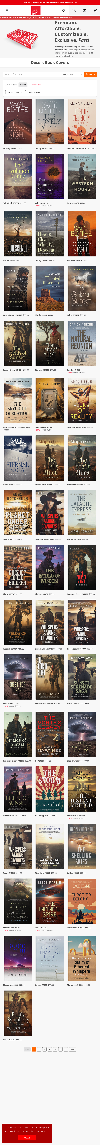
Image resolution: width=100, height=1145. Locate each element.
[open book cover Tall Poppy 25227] (50, 789)
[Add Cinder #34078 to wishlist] (60, 583)
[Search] (74, 10)
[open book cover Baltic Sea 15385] (82, 677)
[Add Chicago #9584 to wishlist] (60, 249)
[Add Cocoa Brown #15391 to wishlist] (60, 528)
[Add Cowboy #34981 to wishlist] (28, 137)
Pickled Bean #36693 (44, 484)
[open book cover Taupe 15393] (18, 847)
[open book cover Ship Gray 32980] (82, 735)
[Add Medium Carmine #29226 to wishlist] (92, 137)
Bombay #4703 (73, 370)
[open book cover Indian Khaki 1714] (18, 902)
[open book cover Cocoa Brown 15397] (82, 623)
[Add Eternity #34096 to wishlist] (60, 361)
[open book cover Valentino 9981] (50, 177)
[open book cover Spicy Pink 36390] (18, 177)
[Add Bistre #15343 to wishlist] (28, 583)
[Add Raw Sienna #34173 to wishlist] (92, 919)
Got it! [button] (27, 1138)
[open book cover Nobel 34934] (18, 458)
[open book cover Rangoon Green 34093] (18, 735)
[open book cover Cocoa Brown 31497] (18, 289)
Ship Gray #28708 (11, 703)
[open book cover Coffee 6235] (82, 847)
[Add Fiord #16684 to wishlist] (60, 304)
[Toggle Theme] (63, 10)
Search (92, 74)
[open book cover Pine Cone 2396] (50, 847)
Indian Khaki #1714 (11, 927)
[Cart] (95, 10)
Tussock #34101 (10, 649)
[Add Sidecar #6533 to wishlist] (28, 528)
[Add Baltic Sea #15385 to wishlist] (92, 695)
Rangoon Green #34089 (77, 594)
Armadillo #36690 (75, 484)
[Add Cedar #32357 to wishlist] (60, 919)
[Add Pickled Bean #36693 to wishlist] (60, 473)
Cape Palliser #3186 (43, 427)
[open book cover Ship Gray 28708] (18, 677)
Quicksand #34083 (11, 815)
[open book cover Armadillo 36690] (82, 458)
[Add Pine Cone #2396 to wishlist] (60, 862)
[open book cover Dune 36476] (82, 177)
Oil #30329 (39, 761)
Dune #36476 (73, 203)
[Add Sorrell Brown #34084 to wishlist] (28, 361)
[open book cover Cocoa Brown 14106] (82, 401)
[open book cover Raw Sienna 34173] (82, 902)
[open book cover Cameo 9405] (18, 234)
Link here (69, 56)
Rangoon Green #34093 (13, 761)
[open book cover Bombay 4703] (82, 344)
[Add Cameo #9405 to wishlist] (28, 249)
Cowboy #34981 (10, 148)
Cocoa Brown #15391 (44, 539)
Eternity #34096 (42, 370)
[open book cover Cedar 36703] (18, 1014)
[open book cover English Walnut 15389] (50, 623)
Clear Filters (36, 84)
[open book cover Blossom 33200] (18, 959)
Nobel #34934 (9, 484)
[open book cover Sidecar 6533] (18, 513)
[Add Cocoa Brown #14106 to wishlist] (92, 419)
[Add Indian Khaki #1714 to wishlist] (28, 919)
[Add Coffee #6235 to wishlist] (92, 862)
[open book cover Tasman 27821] (82, 513)
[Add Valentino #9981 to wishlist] (60, 195)
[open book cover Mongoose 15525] (82, 959)
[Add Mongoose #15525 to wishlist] (92, 974)
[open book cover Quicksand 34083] (18, 789)
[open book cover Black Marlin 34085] (50, 677)
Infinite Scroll (34, 92)
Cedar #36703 (9, 1039)
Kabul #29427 (73, 315)
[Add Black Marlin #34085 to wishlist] (60, 695)
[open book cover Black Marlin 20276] (82, 789)
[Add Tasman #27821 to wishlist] (92, 528)
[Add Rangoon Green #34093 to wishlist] (28, 750)
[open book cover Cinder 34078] (50, 568)
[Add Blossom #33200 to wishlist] (28, 974)
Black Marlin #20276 (76, 815)
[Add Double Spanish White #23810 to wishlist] (28, 419)
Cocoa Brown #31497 (12, 315)
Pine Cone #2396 (42, 873)
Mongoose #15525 (75, 985)
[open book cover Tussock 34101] (18, 623)
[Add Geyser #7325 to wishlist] (60, 974)
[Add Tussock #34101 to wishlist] (28, 638)
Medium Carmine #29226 (78, 148)
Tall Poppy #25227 (43, 815)
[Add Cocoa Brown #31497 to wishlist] (28, 304)
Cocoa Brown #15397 (76, 649)
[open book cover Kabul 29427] (82, 289)
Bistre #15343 (9, 594)
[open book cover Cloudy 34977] (50, 122)
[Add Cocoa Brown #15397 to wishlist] (92, 638)
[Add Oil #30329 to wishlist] (60, 750)
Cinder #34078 (41, 594)
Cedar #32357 (41, 927)
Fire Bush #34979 (74, 260)
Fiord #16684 (41, 315)
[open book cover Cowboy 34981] (18, 122)
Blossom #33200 (10, 985)
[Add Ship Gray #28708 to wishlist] (28, 695)
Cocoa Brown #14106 (76, 427)
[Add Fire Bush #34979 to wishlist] (92, 249)
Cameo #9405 (9, 260)
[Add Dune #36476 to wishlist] (92, 195)
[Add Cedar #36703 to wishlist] (28, 1028)
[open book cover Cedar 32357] (50, 902)
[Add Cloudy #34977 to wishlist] (60, 137)
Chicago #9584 (41, 260)
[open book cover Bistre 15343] (18, 568)
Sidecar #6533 (9, 539)
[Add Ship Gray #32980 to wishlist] (92, 750)
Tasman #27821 (74, 539)
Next (72, 1049)
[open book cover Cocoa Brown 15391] (50, 513)
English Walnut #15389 (45, 649)
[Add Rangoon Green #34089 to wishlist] (92, 583)
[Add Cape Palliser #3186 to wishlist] (60, 419)
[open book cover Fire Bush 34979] (82, 234)
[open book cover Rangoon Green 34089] (82, 568)
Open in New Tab (16, 92)
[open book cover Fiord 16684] (50, 289)
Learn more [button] (40, 1131)
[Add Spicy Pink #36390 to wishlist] (28, 195)
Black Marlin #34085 (44, 703)
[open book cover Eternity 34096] (50, 344)
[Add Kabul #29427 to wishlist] (92, 304)
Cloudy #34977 (41, 148)
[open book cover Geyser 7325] (50, 959)
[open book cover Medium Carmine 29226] (82, 122)
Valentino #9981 (42, 203)
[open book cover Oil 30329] (50, 735)
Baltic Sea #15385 (75, 703)
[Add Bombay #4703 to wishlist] (92, 361)
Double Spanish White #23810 (16, 427)
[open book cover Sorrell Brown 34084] (18, 344)
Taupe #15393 (9, 873)
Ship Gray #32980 (75, 761)
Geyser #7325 (41, 985)
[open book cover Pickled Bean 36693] (50, 458)
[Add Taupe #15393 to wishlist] (28, 862)
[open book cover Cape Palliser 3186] (50, 401)
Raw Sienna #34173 (75, 927)
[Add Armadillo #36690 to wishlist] (92, 473)
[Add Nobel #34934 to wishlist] (28, 473)
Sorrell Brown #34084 (12, 370)
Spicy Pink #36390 (11, 203)
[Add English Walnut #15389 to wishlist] (60, 638)
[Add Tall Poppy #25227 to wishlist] (60, 807)
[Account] (84, 10)
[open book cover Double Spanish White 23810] (18, 401)
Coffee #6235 (73, 873)
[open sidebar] (6, 10)
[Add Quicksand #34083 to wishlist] (28, 807)
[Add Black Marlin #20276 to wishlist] (92, 807)
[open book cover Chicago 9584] (50, 234)
